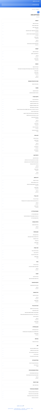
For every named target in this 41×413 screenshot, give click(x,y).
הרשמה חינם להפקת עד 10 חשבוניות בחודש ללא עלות (20, 409)
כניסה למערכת (28, 408)
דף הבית (32, 408)
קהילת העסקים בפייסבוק (17, 408)
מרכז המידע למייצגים (10, 408)
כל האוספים (37, 9)
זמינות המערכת (23, 408)
